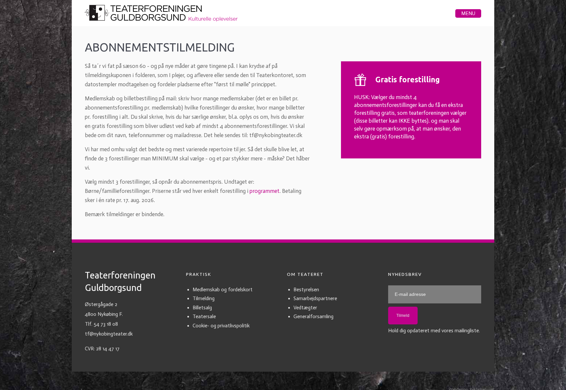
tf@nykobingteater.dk (109, 336)
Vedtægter (305, 309)
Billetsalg (202, 309)
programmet (264, 192)
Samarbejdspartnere (315, 300)
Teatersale (204, 318)
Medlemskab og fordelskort (223, 291)
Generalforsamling (313, 318)
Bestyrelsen (306, 291)
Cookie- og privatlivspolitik (221, 327)
